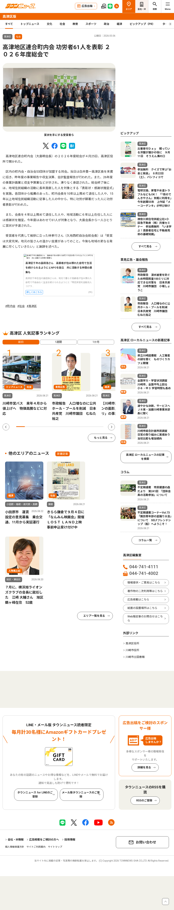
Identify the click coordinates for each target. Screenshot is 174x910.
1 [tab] (20, 426)
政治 (106, 24)
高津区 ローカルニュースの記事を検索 (145, 457)
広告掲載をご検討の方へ (44, 839)
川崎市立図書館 (135, 657)
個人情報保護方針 (14, 846)
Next (111, 427)
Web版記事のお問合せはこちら (145, 618)
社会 (62, 24)
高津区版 (9, 16)
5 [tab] (55, 426)
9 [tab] (90, 426)
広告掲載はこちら (138, 599)
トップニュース (29, 24)
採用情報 (69, 839)
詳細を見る (144, 767)
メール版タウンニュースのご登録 (81, 794)
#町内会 (10, 306)
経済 (119, 24)
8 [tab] (81, 426)
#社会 (21, 306)
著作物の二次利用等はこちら (145, 591)
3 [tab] (38, 426)
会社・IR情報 (16, 839)
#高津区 (32, 306)
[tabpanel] (59, 100)
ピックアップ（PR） (142, 24)
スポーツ (90, 24)
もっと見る (101, 437)
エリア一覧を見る (94, 615)
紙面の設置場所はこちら (142, 608)
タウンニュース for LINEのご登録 (35, 794)
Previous (6, 427)
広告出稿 (87, 6)
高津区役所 (132, 643)
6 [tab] (64, 426)
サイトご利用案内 (36, 846)
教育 (75, 24)
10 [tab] (99, 426)
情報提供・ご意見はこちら (143, 582)
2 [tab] (29, 426)
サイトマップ (55, 846)
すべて (9, 24)
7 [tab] (73, 426)
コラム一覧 (145, 540)
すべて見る (145, 246)
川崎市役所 (132, 650)
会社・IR (142, 9)
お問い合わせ (146, 842)
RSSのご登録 (144, 800)
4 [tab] (46, 426)
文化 (49, 24)
